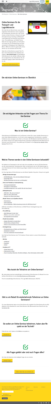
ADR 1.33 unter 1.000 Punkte (10, 194)
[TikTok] (48, 402)
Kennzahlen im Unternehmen (10, 186)
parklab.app (6, 241)
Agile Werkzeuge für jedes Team (11, 213)
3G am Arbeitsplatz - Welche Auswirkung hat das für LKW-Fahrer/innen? (20, 204)
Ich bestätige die (6, 395)
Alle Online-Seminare (22, 14)
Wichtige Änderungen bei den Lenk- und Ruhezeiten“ (15, 180)
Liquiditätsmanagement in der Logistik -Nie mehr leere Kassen (18, 188)
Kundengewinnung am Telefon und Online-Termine (15, 229)
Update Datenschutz (8, 249)
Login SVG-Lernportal (34, 1)
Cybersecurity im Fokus (9, 251)
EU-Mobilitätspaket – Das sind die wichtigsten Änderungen (17, 177)
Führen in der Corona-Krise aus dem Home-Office (15, 224)
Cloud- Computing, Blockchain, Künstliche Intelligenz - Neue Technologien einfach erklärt (23, 253)
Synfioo (5, 245)
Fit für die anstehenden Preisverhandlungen (13, 232)
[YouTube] (46, 402)
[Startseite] (6, 1)
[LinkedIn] (41, 402)
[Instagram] (43, 402)
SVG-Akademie (5, 14)
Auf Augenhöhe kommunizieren (11, 216)
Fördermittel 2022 (8, 178)
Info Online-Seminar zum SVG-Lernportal (26, 276)
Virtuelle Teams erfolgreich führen (11, 223)
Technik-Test (6, 334)
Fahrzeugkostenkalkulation (10, 185)
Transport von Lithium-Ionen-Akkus (12, 196)
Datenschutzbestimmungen (6, 395)
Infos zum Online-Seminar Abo (11, 64)
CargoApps (6, 243)
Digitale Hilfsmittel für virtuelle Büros (12, 221)
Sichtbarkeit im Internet (9, 231)
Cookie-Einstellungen (29, 390)
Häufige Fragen (7, 360)
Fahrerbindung (7, 201)
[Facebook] (38, 402)
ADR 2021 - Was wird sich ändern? (12, 193)
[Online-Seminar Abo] (25, 93)
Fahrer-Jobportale (8, 202)
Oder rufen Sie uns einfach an (24, 371)
